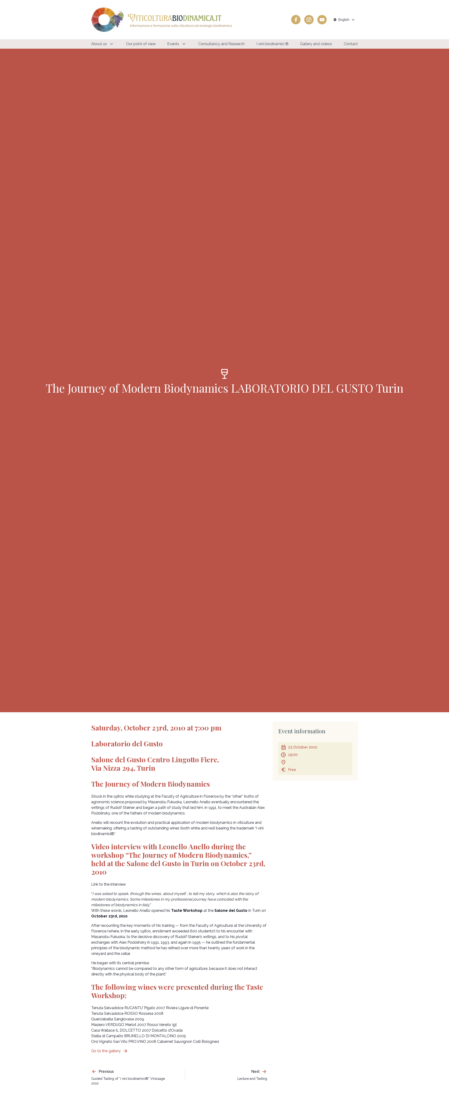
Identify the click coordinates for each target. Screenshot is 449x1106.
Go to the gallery (109, 1051)
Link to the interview (108, 884)
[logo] (161, 19)
